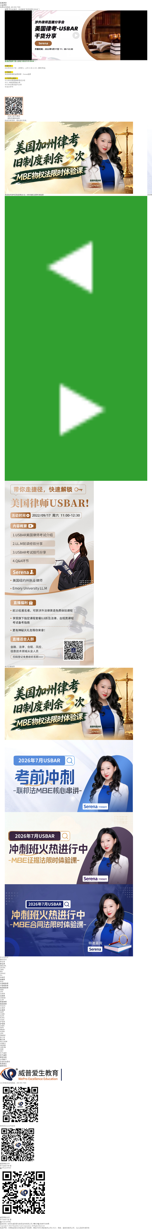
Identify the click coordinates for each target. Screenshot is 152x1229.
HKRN (2, 1030)
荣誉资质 (3, 1057)
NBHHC (3, 1035)
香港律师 (3, 1002)
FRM (1, 990)
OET (1, 1051)
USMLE (3, 1043)
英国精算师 (4, 988)
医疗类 (2, 1039)
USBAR (2, 998)
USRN (2, 1026)
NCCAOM (3, 1041)
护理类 (2, 1024)
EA (1, 975)
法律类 (2, 996)
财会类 (2, 964)
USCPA (2, 968)
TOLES (2, 1006)
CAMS (2, 1014)
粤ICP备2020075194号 (41, 1224)
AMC (2, 1049)
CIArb (2, 1020)
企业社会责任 (5, 1061)
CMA (2, 970)
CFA (1, 992)
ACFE (2, 1016)
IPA (1, 971)
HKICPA (3, 966)
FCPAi (2, 1018)
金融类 (2, 979)
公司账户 (3, 1059)
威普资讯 (3, 1066)
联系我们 (3, 1064)
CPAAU (2, 973)
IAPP (2, 1012)
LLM (2, 1000)
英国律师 (3, 1004)
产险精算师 (4, 986)
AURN (2, 1031)
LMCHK (3, 1047)
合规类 (2, 1010)
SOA (1, 981)
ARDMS (3, 1045)
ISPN (2, 1028)
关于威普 (3, 1055)
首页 (6, 9)
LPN (1, 1033)
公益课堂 (3, 5)
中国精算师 (4, 983)
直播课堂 (3, 3)
